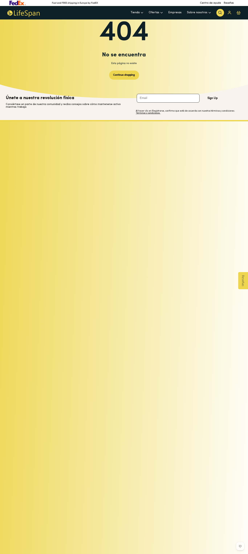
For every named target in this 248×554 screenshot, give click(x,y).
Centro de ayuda (210, 3)
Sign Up (213, 98)
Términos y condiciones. (148, 113)
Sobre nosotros (197, 12)
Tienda (135, 12)
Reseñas (229, 3)
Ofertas (154, 12)
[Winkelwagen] (238, 12)
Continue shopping (124, 75)
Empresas (175, 12)
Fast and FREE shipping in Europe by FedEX (75, 3)
